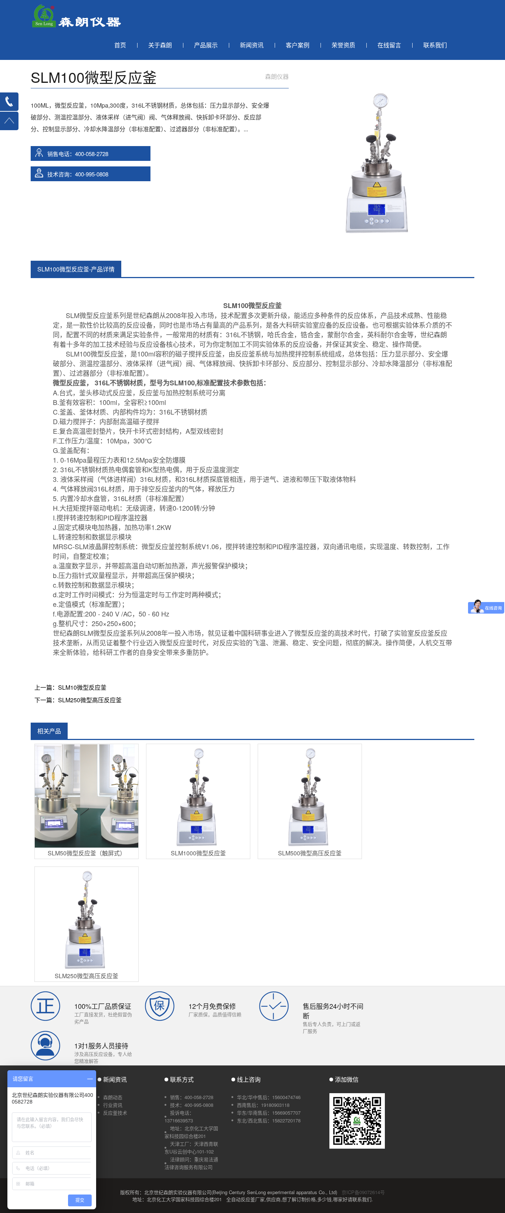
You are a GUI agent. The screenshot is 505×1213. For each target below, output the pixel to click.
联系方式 (182, 1079)
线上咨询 (249, 1079)
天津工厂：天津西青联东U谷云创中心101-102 (191, 1147)
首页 (120, 45)
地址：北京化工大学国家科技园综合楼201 (191, 1132)
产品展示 (206, 45)
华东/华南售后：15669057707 (269, 1112)
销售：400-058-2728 (191, 1097)
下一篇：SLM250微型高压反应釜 (78, 700)
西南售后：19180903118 (263, 1104)
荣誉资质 (343, 45)
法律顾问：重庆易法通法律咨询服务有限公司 (191, 1163)
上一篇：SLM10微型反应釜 (70, 687)
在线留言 (389, 45)
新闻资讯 (252, 45)
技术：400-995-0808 (191, 1104)
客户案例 (297, 45)
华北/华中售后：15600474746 (269, 1097)
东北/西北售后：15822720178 (269, 1120)
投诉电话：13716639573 (179, 1116)
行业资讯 (112, 1104)
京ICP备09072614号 (363, 1192)
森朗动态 (112, 1097)
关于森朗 (160, 45)
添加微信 (347, 1079)
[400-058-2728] (9, 101)
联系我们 (435, 45)
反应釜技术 (115, 1112)
